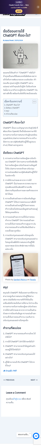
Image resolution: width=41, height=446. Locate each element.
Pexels (33, 279)
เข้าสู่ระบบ (17, 399)
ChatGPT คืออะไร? (13, 105)
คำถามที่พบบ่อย (11, 114)
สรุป (7, 111)
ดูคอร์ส (19, 11)
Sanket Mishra (20, 279)
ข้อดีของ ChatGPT (13, 108)
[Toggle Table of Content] (33, 102)
